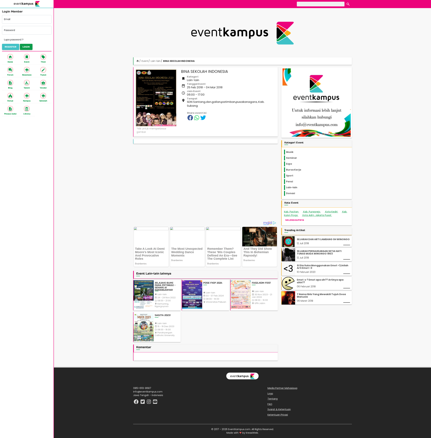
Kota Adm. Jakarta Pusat (320, 215)
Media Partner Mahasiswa (282, 388)
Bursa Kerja (293, 169)
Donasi (290, 193)
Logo (270, 393)
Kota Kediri (333, 211)
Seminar (291, 158)
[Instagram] (149, 402)
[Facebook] (136, 402)
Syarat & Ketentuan (279, 409)
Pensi (289, 181)
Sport (289, 175)
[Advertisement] (242, 33)
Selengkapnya (294, 220)
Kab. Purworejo (313, 211)
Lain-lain (156, 61)
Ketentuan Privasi (278, 414)
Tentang (273, 398)
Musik (289, 152)
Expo (289, 163)
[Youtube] (155, 402)
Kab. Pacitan (293, 211)
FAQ (270, 404)
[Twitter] (143, 402)
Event (145, 61)
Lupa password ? (13, 39)
